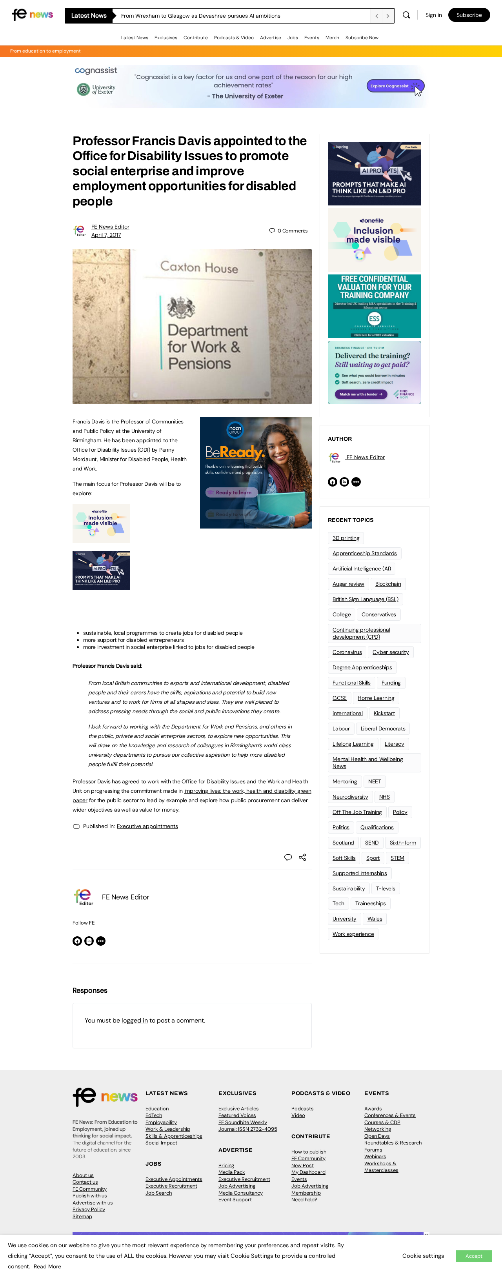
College (342, 614)
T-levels (385, 888)
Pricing (226, 1165)
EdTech (154, 1115)
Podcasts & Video (234, 38)
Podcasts (302, 1108)
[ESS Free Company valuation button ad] (374, 305)
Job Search (159, 1193)
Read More (47, 1266)
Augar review (348, 583)
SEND (372, 842)
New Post (302, 1165)
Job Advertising (236, 1186)
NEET (374, 781)
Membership (306, 1193)
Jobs (292, 38)
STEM (397, 857)
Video (298, 1115)
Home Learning (376, 697)
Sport (373, 857)
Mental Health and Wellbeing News (368, 763)
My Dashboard (308, 1172)
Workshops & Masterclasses (381, 1167)
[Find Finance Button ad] (374, 371)
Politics (341, 827)
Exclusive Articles (238, 1108)
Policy (400, 812)
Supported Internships (360, 873)
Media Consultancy (240, 1193)
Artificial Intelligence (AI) (362, 568)
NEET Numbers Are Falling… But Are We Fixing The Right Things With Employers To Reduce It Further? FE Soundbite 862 (245, 15)
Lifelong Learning (353, 743)
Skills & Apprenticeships (174, 1136)
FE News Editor (110, 226)
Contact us (85, 1182)
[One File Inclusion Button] (101, 538)
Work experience (353, 933)
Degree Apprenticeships (362, 667)
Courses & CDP (382, 1122)
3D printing (346, 537)
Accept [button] (474, 1256)
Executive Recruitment (171, 1186)
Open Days (377, 1136)
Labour (341, 728)
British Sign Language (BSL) (365, 599)
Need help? (304, 1199)
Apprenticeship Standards (365, 553)
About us (83, 1175)
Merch (332, 38)
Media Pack (231, 1172)
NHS (384, 796)
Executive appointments (147, 826)
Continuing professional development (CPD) (361, 633)
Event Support (235, 1199)
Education (157, 1108)
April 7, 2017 (106, 234)
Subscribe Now (362, 38)
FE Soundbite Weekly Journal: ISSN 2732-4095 (247, 1126)
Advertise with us (93, 1202)
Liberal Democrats (383, 728)
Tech (338, 903)
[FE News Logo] (32, 14)
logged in (135, 1020)
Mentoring (345, 781)
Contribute (196, 38)
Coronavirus (347, 652)
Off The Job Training (357, 812)
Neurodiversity (350, 796)
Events (311, 38)
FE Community (90, 1189)
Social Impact (161, 1142)
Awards (373, 1108)
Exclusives (166, 38)
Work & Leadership (168, 1129)
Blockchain (388, 583)
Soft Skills (344, 857)
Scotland (343, 842)
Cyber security (391, 652)
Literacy (394, 743)
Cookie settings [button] (423, 1256)
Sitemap (82, 1216)
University (344, 918)
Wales (374, 918)
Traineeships (370, 903)
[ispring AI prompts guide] (101, 585)
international (348, 713)
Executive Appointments (174, 1179)
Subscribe (469, 14)
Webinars (375, 1156)
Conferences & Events (390, 1115)
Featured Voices (237, 1115)
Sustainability (349, 888)
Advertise (270, 38)
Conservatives (379, 614)
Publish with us (90, 1195)
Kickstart (384, 713)
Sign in (434, 14)
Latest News (134, 38)
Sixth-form (403, 842)
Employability (161, 1122)
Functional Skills (352, 682)
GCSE (340, 697)
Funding (391, 682)
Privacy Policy (89, 1209)
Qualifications (377, 827)
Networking (377, 1129)
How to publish (308, 1151)
